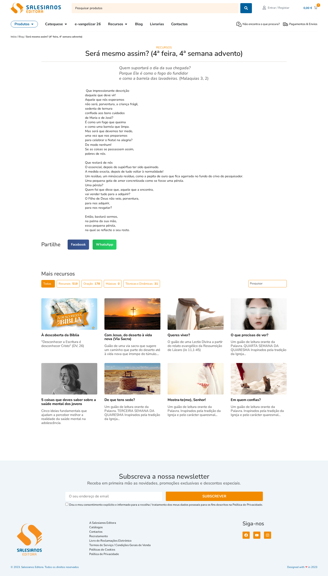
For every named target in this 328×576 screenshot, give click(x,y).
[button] (78, 245)
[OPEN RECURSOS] (126, 24)
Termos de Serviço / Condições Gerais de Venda (120, 545)
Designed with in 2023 (302, 567)
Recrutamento (98, 536)
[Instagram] (267, 535)
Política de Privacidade (104, 554)
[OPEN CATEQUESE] (66, 24)
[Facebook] (246, 535)
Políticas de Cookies (102, 550)
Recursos (164, 48)
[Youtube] (256, 535)
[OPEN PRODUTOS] (32, 24)
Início (14, 36)
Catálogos (96, 527)
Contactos (95, 532)
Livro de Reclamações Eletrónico (110, 541)
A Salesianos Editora (102, 523)
